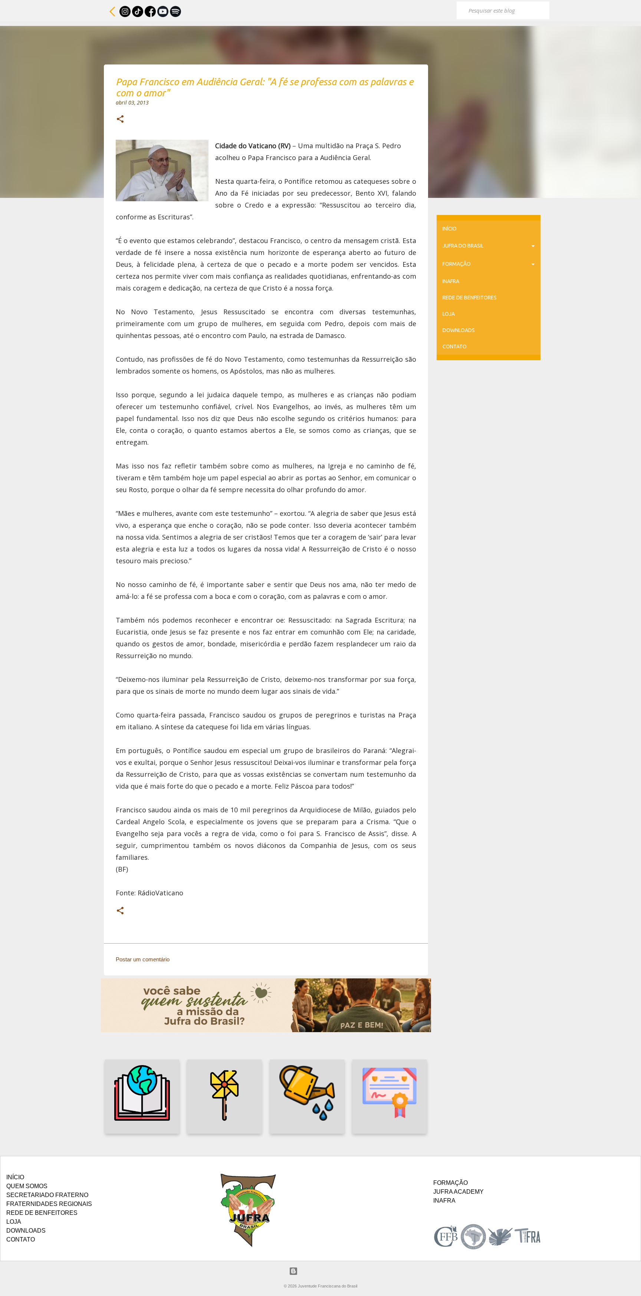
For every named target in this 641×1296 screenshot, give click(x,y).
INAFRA (451, 281)
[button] (120, 120)
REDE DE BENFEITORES (470, 298)
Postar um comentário (143, 959)
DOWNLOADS (459, 330)
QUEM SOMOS (26, 1186)
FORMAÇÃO (457, 264)
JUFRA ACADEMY (458, 1192)
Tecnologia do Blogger (325, 1271)
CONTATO (455, 346)
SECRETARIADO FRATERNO (47, 1195)
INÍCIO (450, 229)
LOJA (449, 314)
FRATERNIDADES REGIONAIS (49, 1204)
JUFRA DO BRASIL (463, 246)
